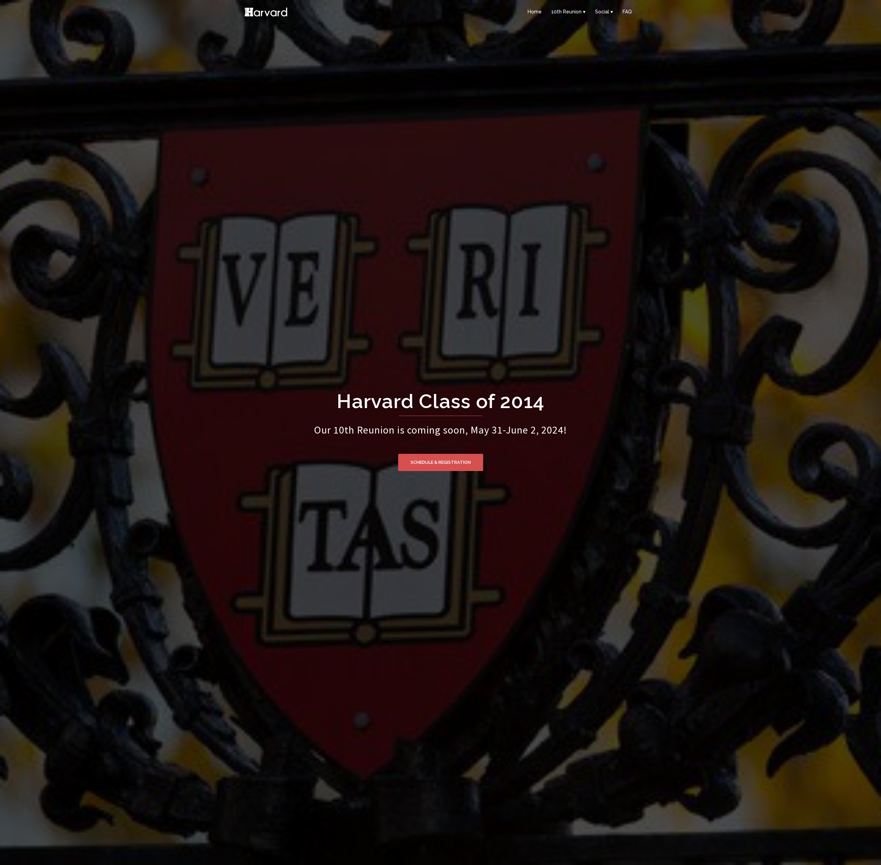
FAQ (627, 11)
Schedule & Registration (441, 462)
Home (535, 11)
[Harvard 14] (266, 11)
